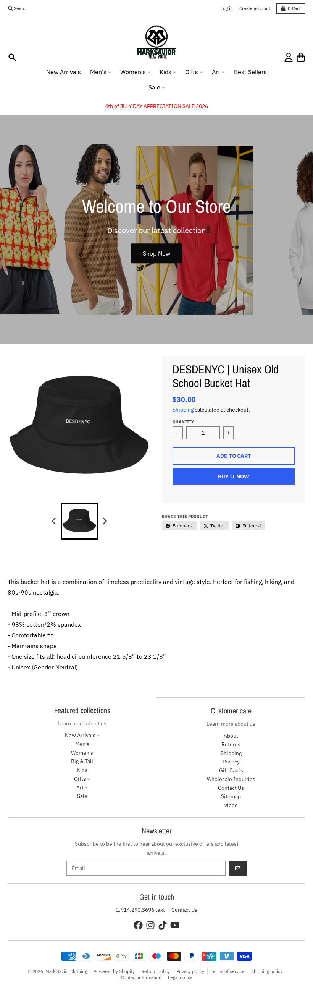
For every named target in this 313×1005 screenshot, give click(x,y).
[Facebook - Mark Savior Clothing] (138, 925)
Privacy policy (190, 971)
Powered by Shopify (114, 971)
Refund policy (155, 971)
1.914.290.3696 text (140, 909)
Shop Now (156, 253)
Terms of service (228, 971)
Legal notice (180, 977)
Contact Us (184, 909)
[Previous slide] (54, 521)
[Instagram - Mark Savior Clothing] (150, 925)
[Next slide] (104, 521)
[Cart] (300, 57)
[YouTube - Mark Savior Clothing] (174, 925)
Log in (227, 8)
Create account (254, 8)
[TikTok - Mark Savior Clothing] (162, 925)
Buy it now (233, 476)
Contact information (141, 977)
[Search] (12, 57)
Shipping (183, 409)
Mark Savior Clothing (66, 971)
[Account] (288, 57)
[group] (79, 521)
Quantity (183, 422)
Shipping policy (266, 971)
